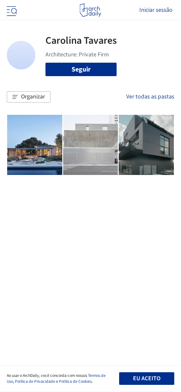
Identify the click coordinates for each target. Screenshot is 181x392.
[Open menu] (11, 10)
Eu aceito (146, 378)
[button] (29, 97)
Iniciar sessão (156, 10)
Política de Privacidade (35, 381)
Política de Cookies (75, 381)
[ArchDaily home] (90, 10)
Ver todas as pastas (150, 97)
